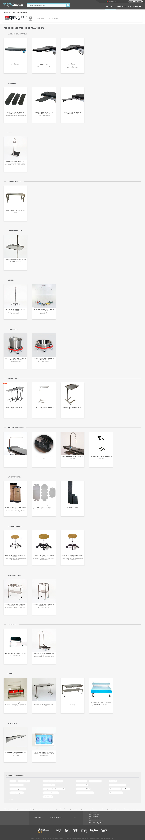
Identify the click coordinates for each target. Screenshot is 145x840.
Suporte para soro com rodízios (85, 793)
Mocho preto (113, 781)
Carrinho (12, 781)
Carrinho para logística (16, 793)
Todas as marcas (93, 813)
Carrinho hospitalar (24, 781)
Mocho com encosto (82, 785)
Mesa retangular (48, 797)
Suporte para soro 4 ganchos (117, 785)
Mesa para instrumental (116, 793)
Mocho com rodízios (49, 785)
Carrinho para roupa (95, 781)
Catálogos (121, 6)
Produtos (110, 6)
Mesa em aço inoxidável (83, 789)
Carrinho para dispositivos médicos (53, 781)
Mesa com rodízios (115, 789)
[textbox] (46, 5)
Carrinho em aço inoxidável (17, 789)
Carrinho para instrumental (51, 793)
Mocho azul (126, 789)
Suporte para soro (81, 781)
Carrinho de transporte (16, 785)
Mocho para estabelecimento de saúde (54, 789)
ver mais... (11, 799)
